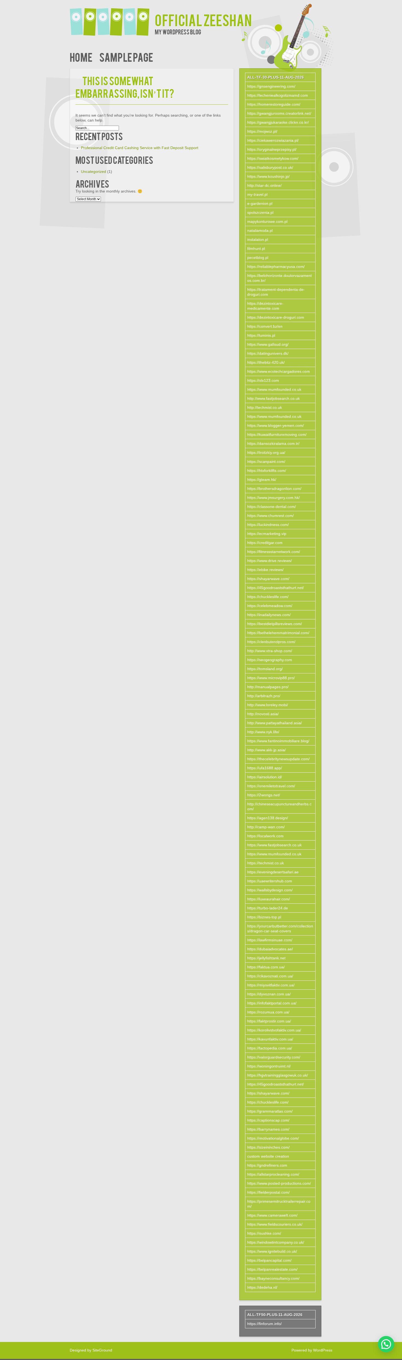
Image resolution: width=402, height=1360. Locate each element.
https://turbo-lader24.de (267, 908)
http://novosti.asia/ (263, 714)
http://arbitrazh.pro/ (263, 696)
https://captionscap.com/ (268, 1120)
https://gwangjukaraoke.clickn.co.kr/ (278, 122)
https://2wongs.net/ (263, 795)
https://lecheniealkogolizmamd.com (277, 95)
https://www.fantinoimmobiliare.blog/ (278, 741)
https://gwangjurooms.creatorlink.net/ (279, 113)
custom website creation (268, 1156)
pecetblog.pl (257, 257)
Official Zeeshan (203, 19)
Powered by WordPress (312, 1350)
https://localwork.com (265, 836)
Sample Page (126, 56)
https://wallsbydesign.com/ (270, 890)
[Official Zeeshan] (112, 18)
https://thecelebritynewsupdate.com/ (278, 759)
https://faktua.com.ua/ (266, 967)
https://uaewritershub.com (269, 881)
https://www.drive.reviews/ (269, 560)
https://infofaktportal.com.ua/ (271, 1003)
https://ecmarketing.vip (266, 533)
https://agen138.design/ (267, 818)
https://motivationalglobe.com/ (273, 1138)
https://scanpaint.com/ (266, 461)
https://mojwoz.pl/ (262, 131)
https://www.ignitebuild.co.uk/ (272, 1251)
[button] (386, 1344)
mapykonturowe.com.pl (267, 221)
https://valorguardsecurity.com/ (273, 1057)
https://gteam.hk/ (261, 479)
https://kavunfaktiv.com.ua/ (270, 1039)
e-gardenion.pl (259, 203)
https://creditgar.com (264, 542)
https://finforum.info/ (264, 1323)
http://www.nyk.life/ (263, 732)
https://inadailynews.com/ (269, 615)
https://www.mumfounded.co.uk (274, 389)
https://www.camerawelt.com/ (272, 1215)
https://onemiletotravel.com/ (271, 786)
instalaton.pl (257, 239)
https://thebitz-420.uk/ (266, 362)
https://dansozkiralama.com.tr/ (273, 443)
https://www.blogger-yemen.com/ (275, 425)
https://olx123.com (263, 380)
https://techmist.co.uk (265, 863)
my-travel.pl (257, 194)
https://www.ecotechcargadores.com (278, 371)
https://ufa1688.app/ (264, 768)
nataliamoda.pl (260, 230)
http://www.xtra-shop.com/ (269, 651)
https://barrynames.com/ (268, 1129)
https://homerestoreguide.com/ (273, 104)
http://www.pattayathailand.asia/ (274, 723)
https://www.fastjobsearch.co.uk (274, 845)
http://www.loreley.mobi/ (267, 705)
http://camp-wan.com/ (266, 827)
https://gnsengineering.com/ (271, 86)
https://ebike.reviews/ (265, 569)
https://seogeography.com (269, 660)
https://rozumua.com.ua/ (268, 1012)
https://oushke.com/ (264, 1233)
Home (81, 56)
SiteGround (102, 1350)
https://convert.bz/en (264, 326)
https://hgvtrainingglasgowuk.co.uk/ (277, 1075)
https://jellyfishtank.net (266, 958)
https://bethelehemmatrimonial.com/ (278, 633)
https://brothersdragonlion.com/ (274, 488)
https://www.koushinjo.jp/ (268, 176)
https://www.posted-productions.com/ (279, 1183)
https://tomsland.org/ (265, 669)
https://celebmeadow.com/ (269, 606)
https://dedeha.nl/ (262, 1287)
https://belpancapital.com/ (269, 1260)
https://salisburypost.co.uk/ (270, 167)
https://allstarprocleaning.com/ (273, 1174)
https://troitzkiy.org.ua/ (266, 452)
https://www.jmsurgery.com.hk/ (273, 497)
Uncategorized (93, 171)
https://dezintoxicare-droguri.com (275, 317)
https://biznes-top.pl (264, 917)
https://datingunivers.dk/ (268, 353)
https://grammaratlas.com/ (270, 1111)
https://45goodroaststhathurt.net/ (275, 588)
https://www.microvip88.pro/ (271, 678)
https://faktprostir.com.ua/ (269, 1021)
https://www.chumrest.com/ (270, 515)
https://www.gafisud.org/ (268, 344)
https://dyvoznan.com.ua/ (269, 994)
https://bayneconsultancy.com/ (273, 1278)
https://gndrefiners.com (267, 1165)
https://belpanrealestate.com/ (272, 1269)
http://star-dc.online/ (264, 185)
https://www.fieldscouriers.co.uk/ (274, 1224)
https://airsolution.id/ (264, 777)
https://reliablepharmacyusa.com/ (276, 266)
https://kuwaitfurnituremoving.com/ (277, 434)
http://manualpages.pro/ (268, 687)
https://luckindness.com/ (268, 524)
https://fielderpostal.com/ (268, 1192)
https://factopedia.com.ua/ (269, 1048)
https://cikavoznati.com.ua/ (270, 976)
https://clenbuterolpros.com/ (271, 642)
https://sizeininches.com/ (268, 1147)
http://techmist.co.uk (264, 407)
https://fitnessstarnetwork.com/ (273, 551)
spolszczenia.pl (260, 212)
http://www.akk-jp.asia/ (266, 750)
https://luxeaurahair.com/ (268, 899)
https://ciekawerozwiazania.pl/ (273, 140)
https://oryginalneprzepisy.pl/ (271, 149)
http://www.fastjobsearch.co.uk (273, 398)
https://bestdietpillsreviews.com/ (274, 624)
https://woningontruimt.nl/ (269, 1066)
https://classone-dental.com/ (271, 506)
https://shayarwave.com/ (268, 578)
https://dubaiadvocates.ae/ (270, 949)
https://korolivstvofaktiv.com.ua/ (274, 1030)
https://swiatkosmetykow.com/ (272, 158)
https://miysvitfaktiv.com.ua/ (271, 985)
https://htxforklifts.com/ (266, 470)
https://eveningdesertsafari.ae (273, 872)
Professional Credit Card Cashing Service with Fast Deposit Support (139, 148)
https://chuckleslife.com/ (268, 597)
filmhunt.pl (256, 248)
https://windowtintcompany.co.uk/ (275, 1242)
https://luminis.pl (261, 335)
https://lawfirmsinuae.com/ (269, 940)
